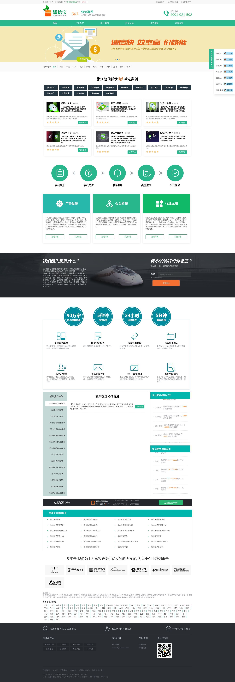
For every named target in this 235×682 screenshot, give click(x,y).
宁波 (68, 67)
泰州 (121, 608)
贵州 (45, 617)
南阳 (99, 614)
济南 (75, 611)
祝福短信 (76, 644)
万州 (111, 617)
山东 (143, 611)
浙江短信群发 (72, 2)
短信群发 (63, 649)
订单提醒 (63, 644)
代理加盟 (179, 23)
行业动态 (80, 23)
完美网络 (63, 670)
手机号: (153, 274)
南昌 (69, 611)
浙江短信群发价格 (91, 519)
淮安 (97, 608)
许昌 (111, 614)
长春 (156, 605)
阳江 (87, 617)
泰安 (51, 614)
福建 (131, 611)
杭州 (61, 67)
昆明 (147, 617)
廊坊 (83, 605)
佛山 (69, 617)
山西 (182, 605)
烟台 (185, 611)
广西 (173, 611)
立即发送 (139, 407)
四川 (183, 614)
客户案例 (104, 23)
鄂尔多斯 (124, 605)
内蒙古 (58, 608)
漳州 (63, 611)
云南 (51, 617)
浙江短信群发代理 (124, 519)
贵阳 (135, 617)
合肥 (175, 608)
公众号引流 (49, 644)
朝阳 (150, 605)
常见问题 (142, 648)
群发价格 (129, 23)
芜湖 (187, 608)
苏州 (77, 608)
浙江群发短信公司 (57, 541)
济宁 (45, 614)
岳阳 (147, 614)
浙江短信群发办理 (91, 525)
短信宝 (55, 670)
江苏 (113, 611)
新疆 (183, 617)
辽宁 (65, 608)
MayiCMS (73, 670)
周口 (105, 614)
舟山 (115, 67)
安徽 (125, 611)
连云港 (90, 608)
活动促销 (90, 644)
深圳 (87, 611)
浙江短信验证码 (157, 547)
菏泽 (81, 614)
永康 (157, 608)
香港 (51, 619)
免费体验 (154, 23)
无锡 (45, 608)
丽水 (128, 67)
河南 (149, 611)
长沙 (141, 614)
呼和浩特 (109, 605)
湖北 (155, 611)
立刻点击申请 (170, 503)
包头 (117, 605)
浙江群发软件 (123, 536)
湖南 (161, 611)
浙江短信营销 (123, 547)
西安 (153, 617)
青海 (171, 617)
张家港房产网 (97, 670)
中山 (93, 617)
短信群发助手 (186, 2)
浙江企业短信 (156, 536)
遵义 (141, 617)
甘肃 (165, 617)
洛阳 (93, 614)
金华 (101, 67)
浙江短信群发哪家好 (125, 525)
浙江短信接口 (55, 547)
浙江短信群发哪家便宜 (126, 530)
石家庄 (58, 605)
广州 (159, 614)
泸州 (123, 617)
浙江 (54, 67)
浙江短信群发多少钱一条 (160, 530)
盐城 (103, 608)
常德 (135, 614)
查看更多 (82, 123)
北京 (45, 605)
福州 (45, 611)
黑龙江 (100, 611)
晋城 (101, 605)
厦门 (51, 611)
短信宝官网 (160, 2)
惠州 (81, 617)
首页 (55, 23)
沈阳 (132, 605)
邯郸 (89, 605)
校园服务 (49, 649)
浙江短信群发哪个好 (159, 525)
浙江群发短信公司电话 (159, 541)
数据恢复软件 (84, 670)
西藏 (57, 617)
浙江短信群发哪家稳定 (92, 530)
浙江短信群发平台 (57, 536)
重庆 (177, 614)
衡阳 (153, 614)
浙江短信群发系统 (158, 519)
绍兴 (95, 67)
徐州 (51, 608)
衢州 (108, 67)
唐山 (65, 605)
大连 (138, 605)
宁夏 (177, 617)
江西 (137, 611)
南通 (83, 608)
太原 (95, 605)
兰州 (165, 614)
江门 (75, 617)
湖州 (88, 67)
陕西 (63, 617)
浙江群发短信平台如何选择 (128, 541)
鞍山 (144, 605)
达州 (129, 617)
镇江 (115, 608)
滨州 (75, 614)
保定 (71, 605)
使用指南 (142, 644)
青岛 (81, 611)
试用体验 (78, 237)
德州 (63, 614)
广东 (167, 611)
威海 (57, 614)
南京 (188, 605)
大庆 (170, 605)
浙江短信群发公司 (91, 536)
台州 (121, 67)
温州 (74, 67)
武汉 (123, 614)
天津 (51, 605)
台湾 (45, 619)
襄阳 (129, 614)
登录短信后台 (173, 2)
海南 (171, 614)
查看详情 (55, 237)
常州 (71, 608)
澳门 (57, 619)
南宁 (105, 617)
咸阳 (159, 617)
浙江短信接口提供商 (91, 547)
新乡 (117, 614)
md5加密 (90, 649)
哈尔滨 (163, 605)
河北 (176, 605)
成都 (117, 617)
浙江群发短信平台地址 (92, 541)
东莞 (99, 617)
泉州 (57, 611)
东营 (179, 611)
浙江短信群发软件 (57, 525)
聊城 (69, 614)
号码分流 (76, 649)
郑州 (87, 614)
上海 (107, 611)
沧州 (77, 605)
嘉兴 (81, 67)
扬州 (109, 608)
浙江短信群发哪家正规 (58, 530)
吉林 (181, 608)
